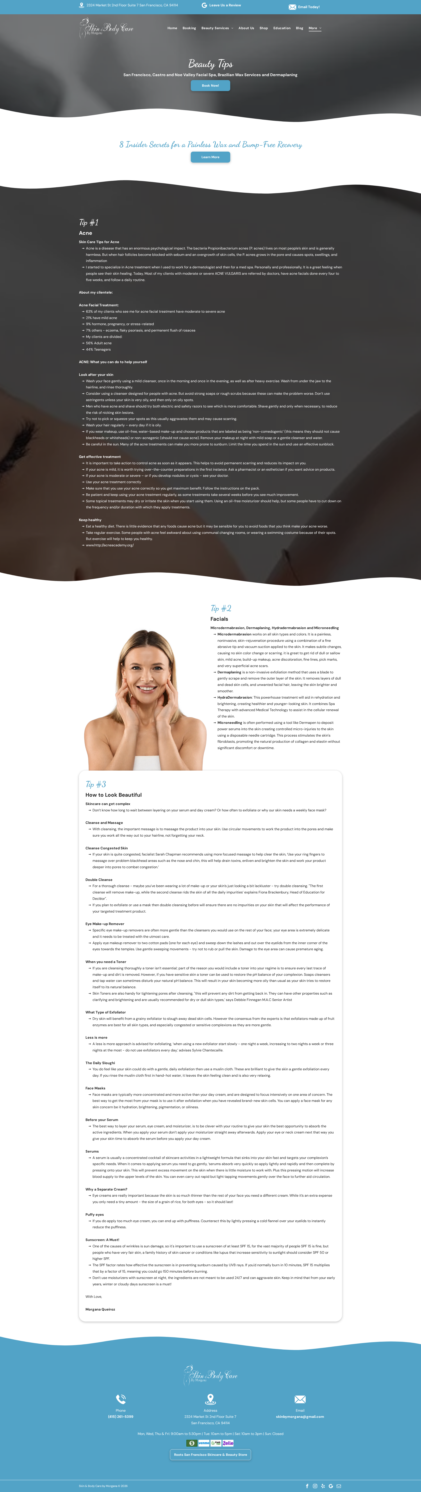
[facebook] (307, 1486)
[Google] (331, 1486)
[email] (338, 1486)
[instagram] (315, 1486)
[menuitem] (172, 28)
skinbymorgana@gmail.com (300, 1416)
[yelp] (323, 1486)
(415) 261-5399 (120, 1416)
